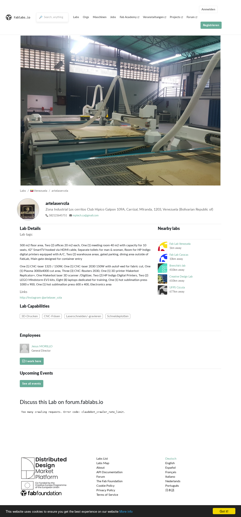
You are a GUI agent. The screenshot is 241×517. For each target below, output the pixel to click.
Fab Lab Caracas (178, 254)
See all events (31, 383)
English (170, 463)
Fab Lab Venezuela (180, 244)
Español (170, 467)
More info (126, 511)
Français (170, 472)
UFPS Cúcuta (177, 287)
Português (172, 485)
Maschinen (99, 17)
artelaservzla (60, 190)
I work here (33, 361)
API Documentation (109, 472)
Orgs (86, 17)
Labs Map (102, 463)
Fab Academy (128, 17)
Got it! (224, 511)
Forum (191, 17)
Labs (76, 17)
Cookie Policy (105, 485)
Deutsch (170, 458)
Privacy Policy (105, 490)
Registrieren (211, 25)
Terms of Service (107, 494)
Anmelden (208, 9)
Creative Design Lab (181, 276)
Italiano (170, 476)
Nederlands (172, 481)
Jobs (113, 17)
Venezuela (40, 190)
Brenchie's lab (177, 265)
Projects (175, 17)
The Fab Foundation (109, 481)
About (100, 467)
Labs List (102, 458)
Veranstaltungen (153, 17)
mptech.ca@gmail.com (86, 215)
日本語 (169, 490)
